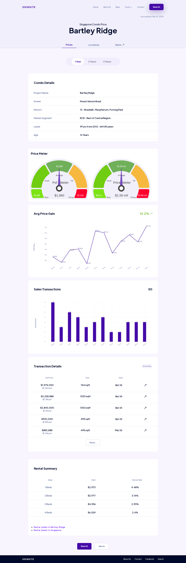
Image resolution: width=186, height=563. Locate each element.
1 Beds (48, 487)
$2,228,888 (47, 397)
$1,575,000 (47, 386)
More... (93, 442)
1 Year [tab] (78, 61)
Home (95, 7)
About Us (107, 7)
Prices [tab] (69, 44)
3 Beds (48, 504)
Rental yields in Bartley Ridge (49, 527)
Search (156, 7)
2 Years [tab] (92, 61)
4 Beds (48, 512)
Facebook (150, 559)
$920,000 (47, 420)
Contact (140, 7)
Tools (127, 7)
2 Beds (48, 495)
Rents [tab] (118, 44)
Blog (118, 7)
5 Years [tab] (107, 61)
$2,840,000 (47, 409)
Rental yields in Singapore (47, 530)
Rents (102, 546)
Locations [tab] (93, 44)
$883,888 (47, 431)
